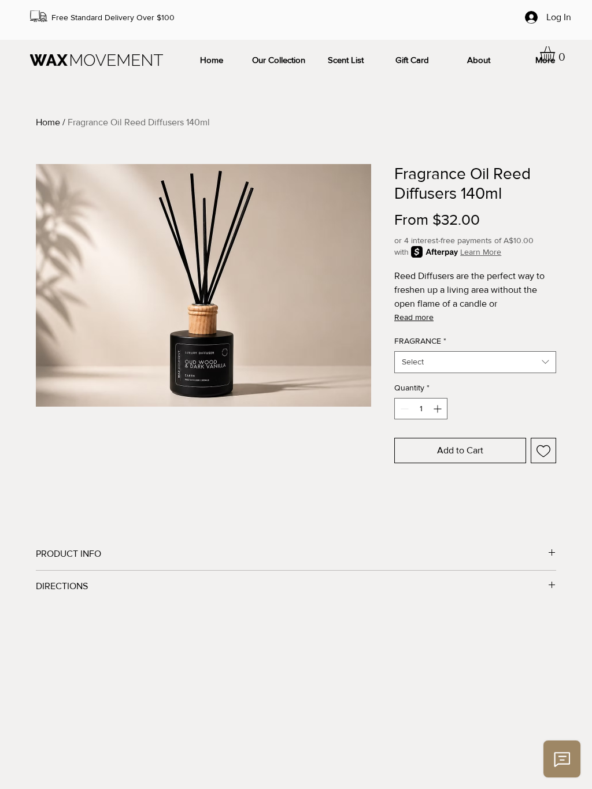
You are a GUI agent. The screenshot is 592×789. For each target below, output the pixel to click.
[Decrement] (403, 409)
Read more (414, 317)
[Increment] (438, 409)
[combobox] (475, 362)
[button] (556, 53)
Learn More (480, 251)
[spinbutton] (420, 409)
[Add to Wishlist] (543, 450)
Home (48, 122)
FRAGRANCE (420, 340)
